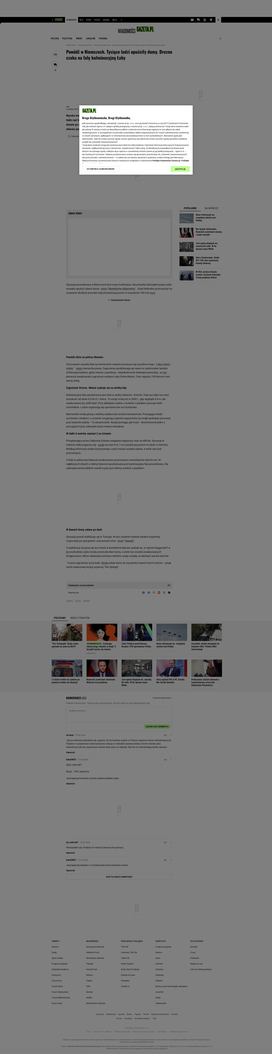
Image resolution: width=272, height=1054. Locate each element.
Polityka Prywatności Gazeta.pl (166, 160)
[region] (136, 140)
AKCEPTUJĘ (180, 169)
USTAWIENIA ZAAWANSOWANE (100, 169)
